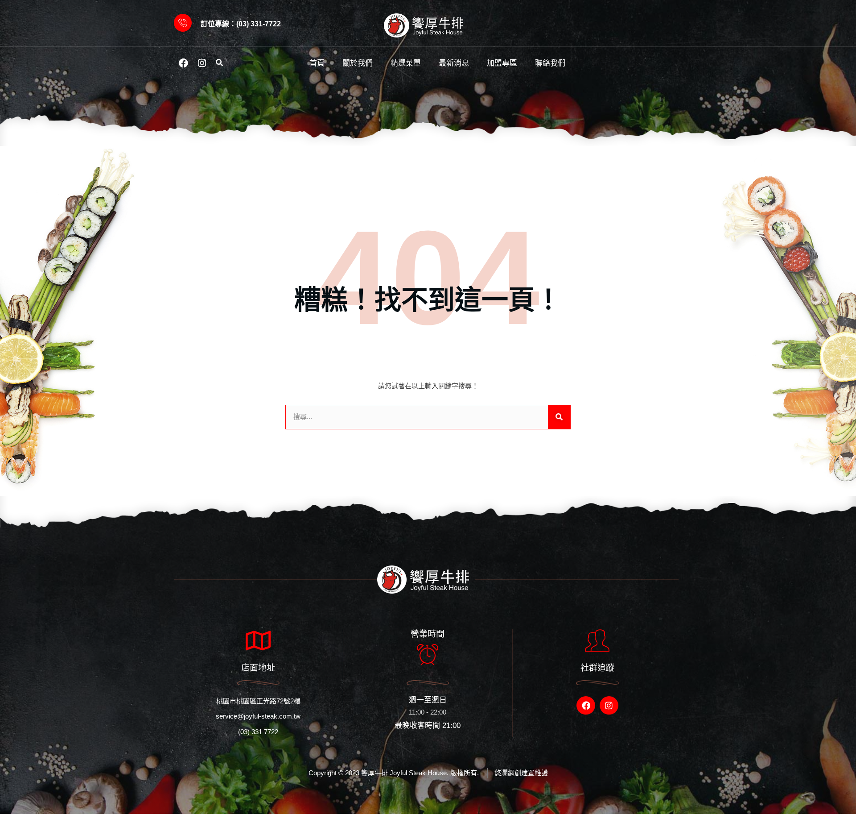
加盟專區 (502, 63)
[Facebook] (183, 63)
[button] (219, 63)
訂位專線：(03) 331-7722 (241, 24)
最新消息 (454, 63)
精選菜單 (406, 63)
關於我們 (357, 63)
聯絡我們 (550, 63)
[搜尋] (559, 417)
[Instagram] (202, 63)
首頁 (317, 63)
